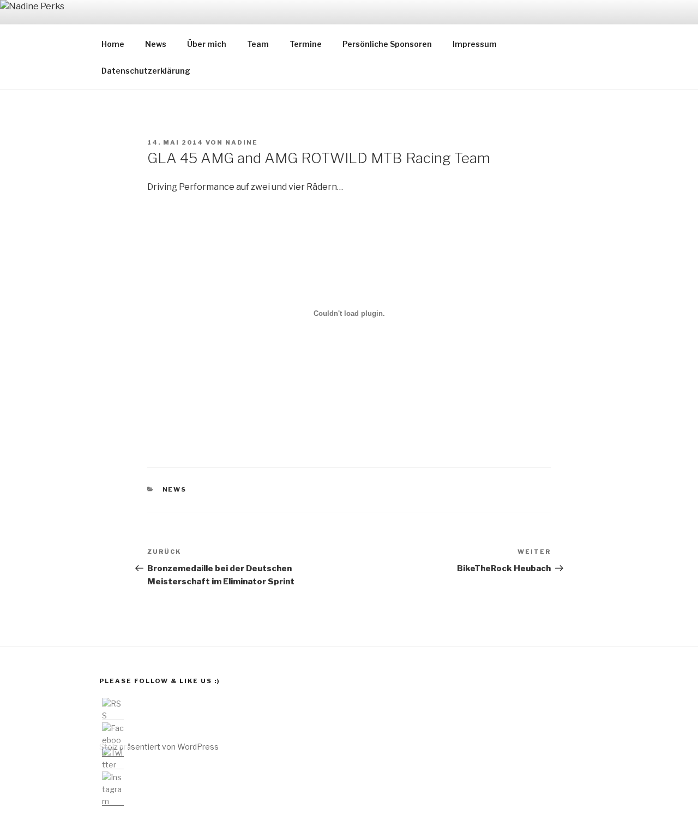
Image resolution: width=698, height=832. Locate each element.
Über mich (206, 44)
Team (258, 44)
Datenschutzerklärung (145, 70)
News (155, 44)
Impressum (475, 44)
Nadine (241, 142)
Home (112, 44)
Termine (306, 44)
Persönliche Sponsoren (387, 44)
